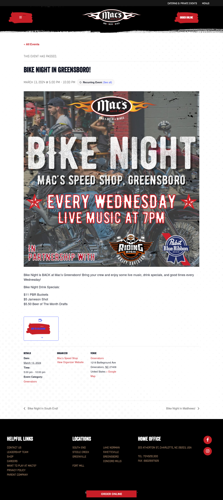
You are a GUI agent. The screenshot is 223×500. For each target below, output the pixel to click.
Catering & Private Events (182, 3)
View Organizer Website (70, 362)
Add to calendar (38, 328)
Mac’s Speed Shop (67, 358)
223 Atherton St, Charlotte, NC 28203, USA (165, 447)
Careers (12, 461)
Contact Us (14, 447)
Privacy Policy (16, 470)
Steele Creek (80, 452)
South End (79, 447)
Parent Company (17, 474)
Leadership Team (17, 452)
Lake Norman (111, 447)
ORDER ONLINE (111, 494)
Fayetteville (111, 452)
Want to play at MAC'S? (21, 465)
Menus (205, 3)
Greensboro (30, 381)
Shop (10, 456)
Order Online (186, 17)
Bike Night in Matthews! (181, 408)
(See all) (107, 82)
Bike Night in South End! (42, 408)
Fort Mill (78, 465)
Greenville (79, 456)
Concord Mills (112, 461)
